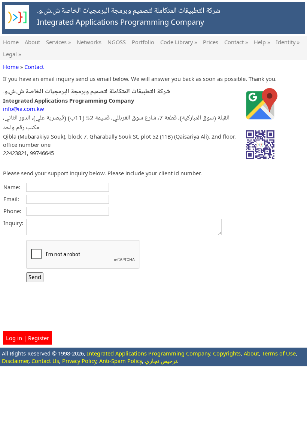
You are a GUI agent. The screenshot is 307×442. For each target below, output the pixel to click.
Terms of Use (279, 353)
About (32, 42)
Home (11, 42)
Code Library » (178, 42)
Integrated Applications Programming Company (148, 353)
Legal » (12, 54)
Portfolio (143, 42)
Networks (89, 42)
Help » (262, 42)
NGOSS (116, 42)
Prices (210, 42)
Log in (14, 338)
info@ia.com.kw (23, 108)
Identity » (288, 42)
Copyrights (227, 353)
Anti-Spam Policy (120, 360)
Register (38, 338)
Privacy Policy (79, 360)
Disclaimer (15, 360)
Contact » (236, 42)
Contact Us (45, 360)
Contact (34, 66)
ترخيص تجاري (161, 360)
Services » (58, 42)
